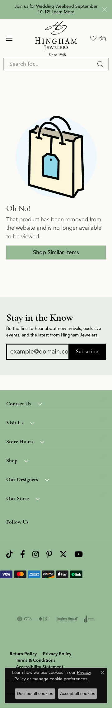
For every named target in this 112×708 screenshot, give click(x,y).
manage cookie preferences (59, 678)
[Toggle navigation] (9, 38)
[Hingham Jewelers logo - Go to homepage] (56, 38)
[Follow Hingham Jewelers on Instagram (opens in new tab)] (35, 554)
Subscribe (87, 352)
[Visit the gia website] (24, 619)
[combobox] (49, 64)
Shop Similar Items (56, 252)
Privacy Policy (57, 653)
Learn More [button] (63, 12)
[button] (93, 38)
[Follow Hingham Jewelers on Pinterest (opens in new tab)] (49, 554)
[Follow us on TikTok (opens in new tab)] (9, 554)
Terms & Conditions (35, 660)
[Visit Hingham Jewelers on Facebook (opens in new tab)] (22, 554)
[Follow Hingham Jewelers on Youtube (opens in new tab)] (78, 554)
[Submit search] (101, 64)
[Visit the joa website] (89, 619)
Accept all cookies (77, 693)
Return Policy (23, 653)
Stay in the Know (39, 317)
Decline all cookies (35, 693)
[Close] (104, 9)
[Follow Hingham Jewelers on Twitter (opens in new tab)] (63, 554)
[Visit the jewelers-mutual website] (67, 619)
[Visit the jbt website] (44, 619)
